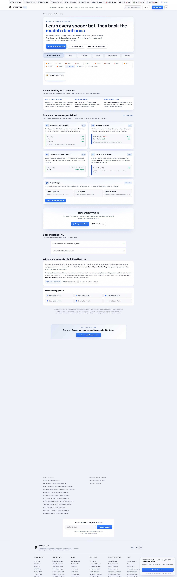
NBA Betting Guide (132, 574)
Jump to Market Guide (97, 46)
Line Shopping (75, 574)
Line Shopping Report (114, 574)
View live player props (54, 200)
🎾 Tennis (80, 66)
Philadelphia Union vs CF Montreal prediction (56, 513)
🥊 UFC (116, 63)
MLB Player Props (58, 566)
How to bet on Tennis (114, 301)
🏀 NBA (68, 63)
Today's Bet (53, 7)
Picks (70, 55)
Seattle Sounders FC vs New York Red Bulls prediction (58, 501)
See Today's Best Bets (57, 46)
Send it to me (157, 570)
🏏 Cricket (50, 66)
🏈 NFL (77, 63)
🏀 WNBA (98, 63)
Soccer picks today (95, 483)
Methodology (131, 566)
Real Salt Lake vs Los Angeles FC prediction (55, 492)
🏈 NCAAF (107, 63)
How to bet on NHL (55, 301)
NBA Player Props (58, 564)
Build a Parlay (99, 224)
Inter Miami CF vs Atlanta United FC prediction (56, 510)
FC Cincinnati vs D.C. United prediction (54, 507)
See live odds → (128, 115)
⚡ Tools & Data (92, 66)
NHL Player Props (58, 569)
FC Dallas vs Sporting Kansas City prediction (56, 498)
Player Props (112, 55)
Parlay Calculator (94, 571)
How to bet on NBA (55, 295)
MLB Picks (37, 566)
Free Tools (84, 7)
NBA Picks (37, 564)
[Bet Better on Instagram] (141, 547)
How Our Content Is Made (134, 569)
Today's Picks (75, 564)
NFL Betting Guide (132, 571)
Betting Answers (113, 569)
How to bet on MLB (113, 295)
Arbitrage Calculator (95, 566)
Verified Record (112, 561)
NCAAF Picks (38, 571)
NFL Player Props (58, 561)
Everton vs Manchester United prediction (54, 483)
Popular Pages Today (56, 75)
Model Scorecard (113, 564)
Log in (146, 7)
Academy (99, 7)
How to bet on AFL (84, 301)
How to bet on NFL (84, 295)
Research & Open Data (114, 571)
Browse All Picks (77, 46)
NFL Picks (37, 561)
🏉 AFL (48, 63)
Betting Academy (132, 561)
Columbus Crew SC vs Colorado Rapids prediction (57, 504)
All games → (164, 2)
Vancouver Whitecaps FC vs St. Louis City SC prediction (59, 489)
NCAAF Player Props (58, 574)
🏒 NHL (87, 63)
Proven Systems (113, 566)
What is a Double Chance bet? (63, 251)
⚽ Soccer (70, 66)
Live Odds (84, 55)
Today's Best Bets (81, 224)
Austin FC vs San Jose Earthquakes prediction (56, 495)
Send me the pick (104, 527)
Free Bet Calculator (95, 564)
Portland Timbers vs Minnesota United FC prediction (58, 486)
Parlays (127, 55)
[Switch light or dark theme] (166, 7)
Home (44, 14)
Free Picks (74, 566)
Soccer (50, 14)
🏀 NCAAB (60, 66)
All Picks (61, 7)
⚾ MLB (58, 63)
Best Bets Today (75, 561)
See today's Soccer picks (89, 335)
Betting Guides (53, 55)
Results (77, 7)
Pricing (91, 7)
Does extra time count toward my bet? (65, 244)
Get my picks (157, 7)
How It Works (130, 564)
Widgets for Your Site (96, 574)
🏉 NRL (126, 63)
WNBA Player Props (58, 571)
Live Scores (69, 7)
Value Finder (74, 571)
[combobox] (132, 7)
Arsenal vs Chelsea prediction (51, 480)
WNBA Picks (37, 569)
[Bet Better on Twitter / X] (136, 547)
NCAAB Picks (38, 574)
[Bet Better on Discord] (132, 547)
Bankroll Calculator (95, 569)
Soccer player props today (97, 480)
